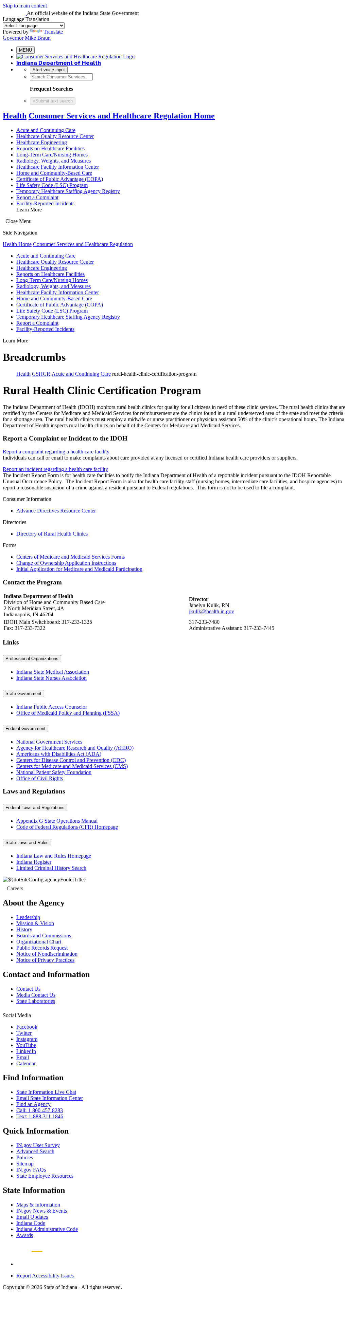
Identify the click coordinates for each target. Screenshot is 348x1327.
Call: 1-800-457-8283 (39, 1110)
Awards (24, 1235)
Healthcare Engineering (41, 142)
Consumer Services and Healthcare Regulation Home (122, 115)
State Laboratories (35, 1001)
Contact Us (28, 989)
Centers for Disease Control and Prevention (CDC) (71, 760)
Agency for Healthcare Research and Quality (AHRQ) (75, 748)
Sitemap (25, 1163)
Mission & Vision (35, 923)
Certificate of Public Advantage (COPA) (59, 179)
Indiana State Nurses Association (51, 678)
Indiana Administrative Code (47, 1229)
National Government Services (49, 742)
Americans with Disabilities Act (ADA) (58, 754)
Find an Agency (33, 1104)
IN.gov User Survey (38, 1145)
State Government (23, 693)
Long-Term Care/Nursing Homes (52, 154)
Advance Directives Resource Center (56, 510)
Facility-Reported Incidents (45, 203)
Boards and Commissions (43, 935)
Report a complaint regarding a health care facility (56, 451)
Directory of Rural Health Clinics (52, 534)
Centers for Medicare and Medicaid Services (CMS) (72, 766)
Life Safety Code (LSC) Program (52, 185)
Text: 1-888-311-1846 (39, 1116)
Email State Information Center (49, 1098)
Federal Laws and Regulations (35, 807)
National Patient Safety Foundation (53, 772)
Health (15, 115)
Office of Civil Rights (39, 778)
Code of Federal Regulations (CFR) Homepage (67, 827)
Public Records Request (42, 948)
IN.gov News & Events (41, 1211)
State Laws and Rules (27, 842)
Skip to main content (25, 5)
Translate (53, 32)
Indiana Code (30, 1223)
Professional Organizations (31, 658)
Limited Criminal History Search (51, 868)
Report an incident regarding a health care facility (55, 469)
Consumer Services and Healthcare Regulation (83, 244)
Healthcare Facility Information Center (57, 167)
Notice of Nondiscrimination (46, 954)
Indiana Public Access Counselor (51, 707)
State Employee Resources (44, 1176)
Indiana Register (33, 862)
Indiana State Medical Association (52, 672)
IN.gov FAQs (31, 1170)
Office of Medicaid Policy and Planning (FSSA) (68, 713)
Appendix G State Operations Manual (57, 821)
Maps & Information (38, 1205)
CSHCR (41, 374)
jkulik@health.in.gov (211, 611)
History (24, 929)
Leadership (28, 917)
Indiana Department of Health (58, 63)
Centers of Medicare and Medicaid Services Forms (70, 557)
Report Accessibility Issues (45, 1275)
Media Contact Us (35, 995)
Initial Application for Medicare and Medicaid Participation (79, 569)
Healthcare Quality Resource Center (55, 136)
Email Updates (32, 1217)
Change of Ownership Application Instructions (66, 563)
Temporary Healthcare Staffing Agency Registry (68, 191)
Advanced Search (35, 1151)
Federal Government (25, 728)
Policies (24, 1157)
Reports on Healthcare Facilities (50, 148)
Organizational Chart (38, 942)
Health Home (17, 244)
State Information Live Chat (46, 1092)
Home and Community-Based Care (54, 173)
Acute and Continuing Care (45, 130)
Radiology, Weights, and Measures (53, 161)
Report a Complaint (37, 197)
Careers (15, 888)
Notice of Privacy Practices (45, 960)
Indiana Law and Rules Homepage (53, 856)
